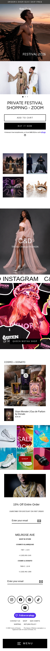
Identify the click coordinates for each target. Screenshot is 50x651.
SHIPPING (17, 624)
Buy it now (25, 126)
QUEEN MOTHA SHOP (25, 341)
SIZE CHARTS (35, 621)
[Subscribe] (39, 521)
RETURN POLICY (30, 624)
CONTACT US (15, 621)
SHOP (25, 459)
